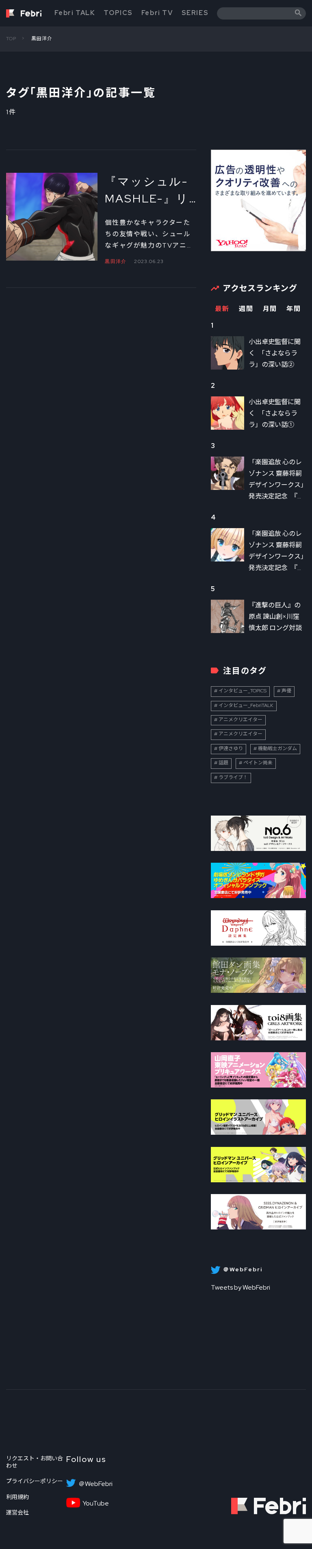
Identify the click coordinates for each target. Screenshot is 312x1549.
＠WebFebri (95, 1484)
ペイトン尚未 (258, 762)
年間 (293, 309)
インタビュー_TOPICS (242, 690)
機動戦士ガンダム (277, 748)
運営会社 (17, 1512)
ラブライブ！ (233, 777)
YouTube (95, 1503)
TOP (11, 38)
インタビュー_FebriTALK (246, 705)
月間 (270, 309)
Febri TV (157, 13)
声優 (286, 690)
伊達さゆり (231, 748)
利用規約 (17, 1497)
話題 (223, 762)
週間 (246, 309)
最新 (222, 309)
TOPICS (118, 13)
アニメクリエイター (240, 719)
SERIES (195, 13)
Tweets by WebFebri (240, 1287)
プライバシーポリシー (34, 1481)
